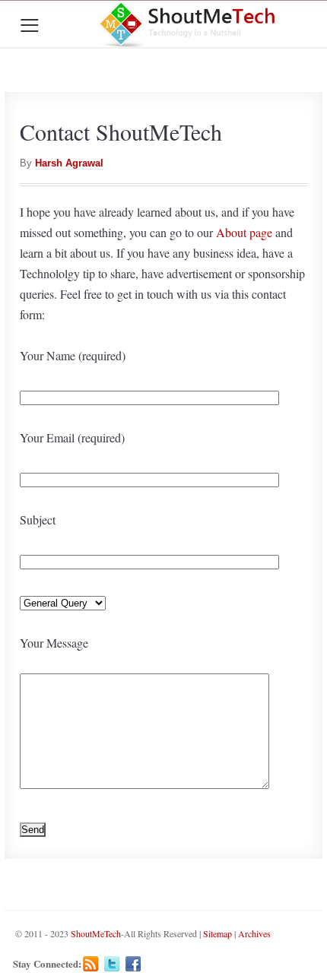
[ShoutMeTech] (188, 24)
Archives (254, 933)
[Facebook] (133, 963)
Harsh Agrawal (69, 163)
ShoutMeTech (96, 933)
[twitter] (112, 963)
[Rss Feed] (91, 963)
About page (244, 232)
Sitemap (217, 933)
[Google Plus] (155, 963)
